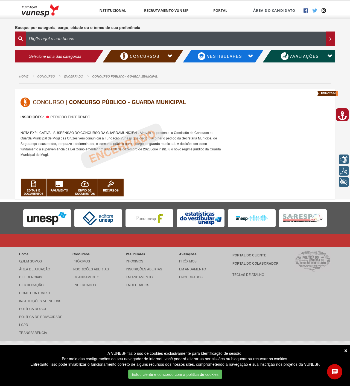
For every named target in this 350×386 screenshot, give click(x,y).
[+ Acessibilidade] (344, 182)
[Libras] (344, 159)
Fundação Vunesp (40, 10)
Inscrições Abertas (90, 269)
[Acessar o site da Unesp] (47, 218)
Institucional (112, 10)
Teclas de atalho (248, 274)
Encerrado (73, 76)
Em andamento (85, 277)
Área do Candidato (274, 10)
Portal (220, 10)
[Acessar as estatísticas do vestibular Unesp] (200, 218)
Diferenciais (30, 277)
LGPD (23, 324)
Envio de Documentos (85, 192)
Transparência (33, 332)
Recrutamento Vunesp (166, 10)
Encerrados (84, 284)
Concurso (46, 76)
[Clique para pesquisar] (330, 39)
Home (23, 76)
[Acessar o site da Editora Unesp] (98, 218)
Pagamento (59, 190)
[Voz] (344, 171)
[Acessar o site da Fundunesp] (149, 218)
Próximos (81, 261)
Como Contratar (34, 292)
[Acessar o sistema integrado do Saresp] (303, 218)
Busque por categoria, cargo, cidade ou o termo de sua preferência (77, 27)
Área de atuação (34, 269)
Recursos (111, 190)
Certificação (31, 284)
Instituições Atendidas (40, 300)
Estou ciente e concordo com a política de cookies (175, 374)
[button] (342, 114)
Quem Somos (30, 261)
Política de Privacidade (40, 316)
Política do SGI (32, 308)
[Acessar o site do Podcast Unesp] (252, 218)
